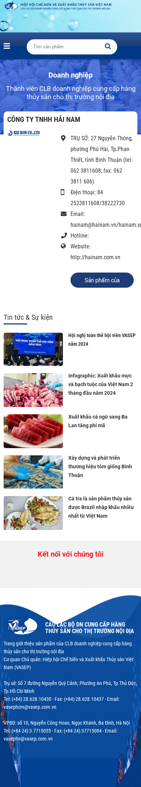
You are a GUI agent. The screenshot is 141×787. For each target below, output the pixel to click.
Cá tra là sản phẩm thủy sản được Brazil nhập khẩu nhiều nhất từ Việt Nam (101, 507)
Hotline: (79, 235)
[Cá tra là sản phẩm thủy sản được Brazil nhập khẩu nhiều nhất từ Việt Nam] (33, 513)
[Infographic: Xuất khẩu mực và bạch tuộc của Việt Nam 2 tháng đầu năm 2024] (33, 390)
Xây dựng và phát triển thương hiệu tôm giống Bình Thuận (100, 466)
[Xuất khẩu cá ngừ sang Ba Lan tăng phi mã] (33, 431)
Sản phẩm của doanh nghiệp (102, 282)
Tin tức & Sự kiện (28, 317)
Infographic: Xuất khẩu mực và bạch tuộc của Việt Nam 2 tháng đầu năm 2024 (100, 384)
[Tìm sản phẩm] (107, 46)
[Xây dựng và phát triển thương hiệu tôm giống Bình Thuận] (33, 472)
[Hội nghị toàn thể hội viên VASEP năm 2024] (33, 349)
